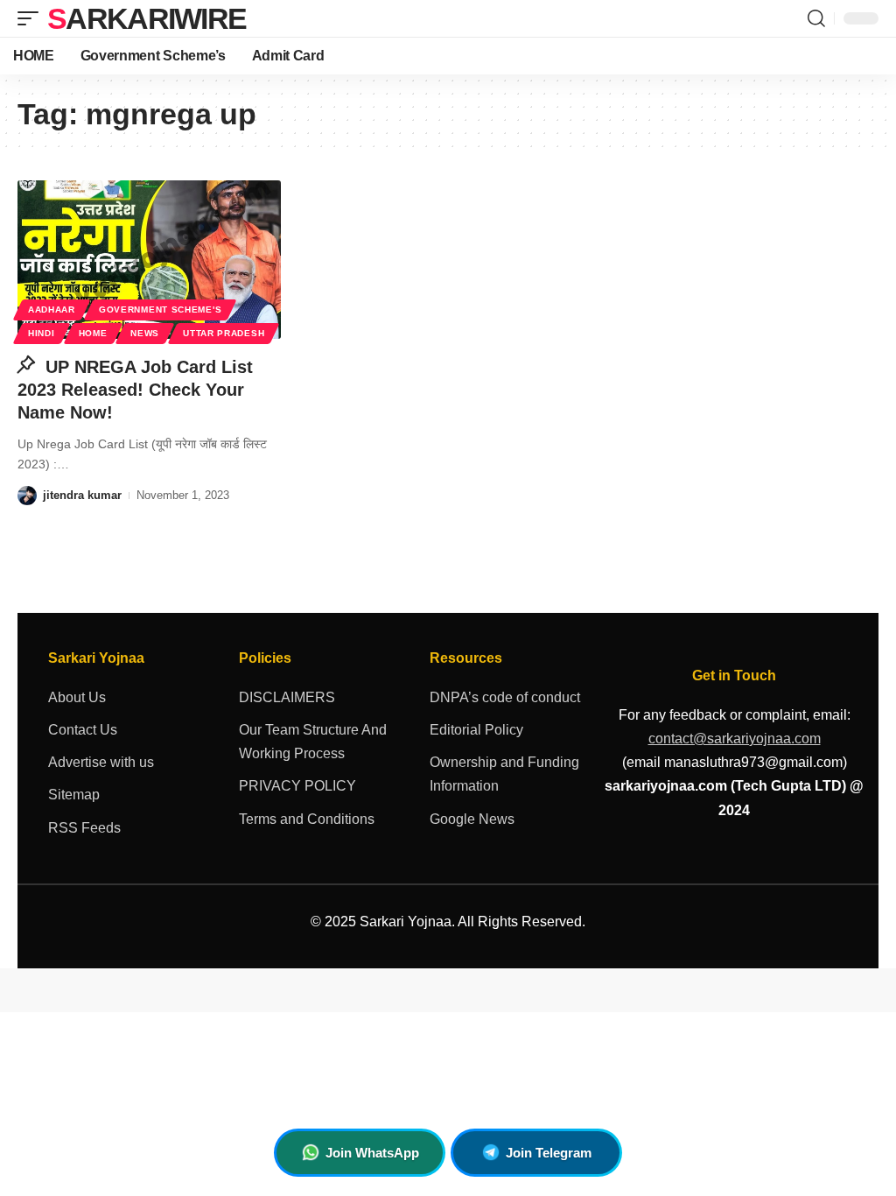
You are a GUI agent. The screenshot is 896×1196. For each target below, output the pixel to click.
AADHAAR (51, 309)
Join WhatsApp (372, 1152)
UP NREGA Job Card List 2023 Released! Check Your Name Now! (135, 389)
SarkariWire (146, 18)
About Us (77, 697)
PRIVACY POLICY (297, 785)
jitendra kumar (82, 495)
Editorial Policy (476, 729)
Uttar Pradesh (223, 333)
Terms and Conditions (306, 819)
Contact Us (82, 729)
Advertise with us (101, 762)
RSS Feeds (84, 827)
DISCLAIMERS (287, 697)
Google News (472, 819)
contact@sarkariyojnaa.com (734, 738)
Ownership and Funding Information (504, 774)
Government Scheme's (160, 309)
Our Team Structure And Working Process (313, 741)
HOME (93, 333)
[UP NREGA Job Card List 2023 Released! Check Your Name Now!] (149, 259)
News (144, 333)
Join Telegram (549, 1152)
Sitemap (74, 794)
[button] (32, 18)
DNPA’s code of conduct (505, 697)
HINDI (41, 333)
